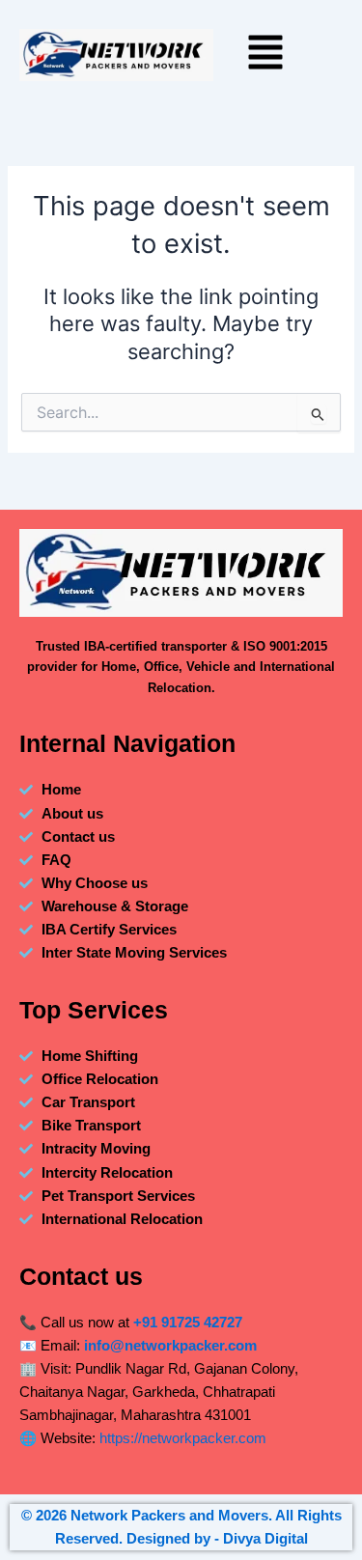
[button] (265, 55)
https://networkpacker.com (182, 1438)
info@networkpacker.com (170, 1345)
